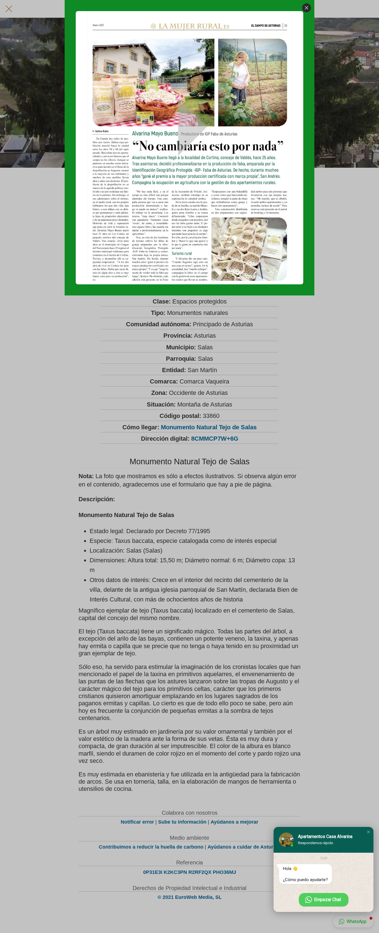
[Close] (306, 7)
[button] (368, 832)
